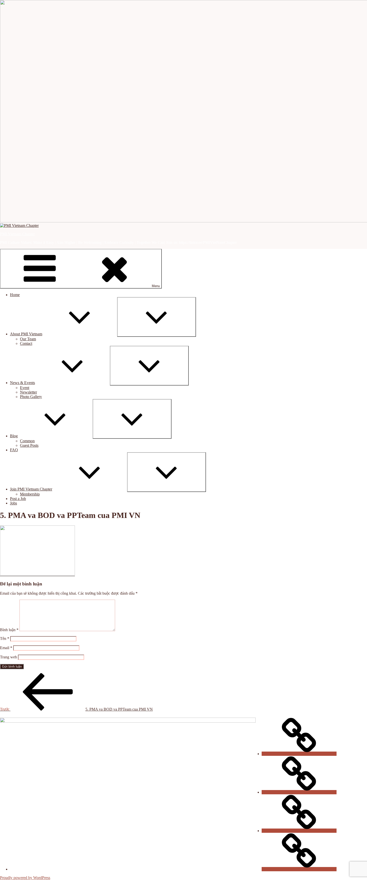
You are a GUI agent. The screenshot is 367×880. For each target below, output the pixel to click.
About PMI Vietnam (26, 334)
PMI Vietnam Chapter (17, 234)
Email (6, 648)
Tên (4, 638)
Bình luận (9, 630)
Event (24, 388)
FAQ (14, 450)
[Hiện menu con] (156, 317)
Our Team (28, 339)
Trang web (8, 657)
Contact (26, 343)
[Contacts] (299, 792)
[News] (299, 754)
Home (15, 295)
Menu (156, 286)
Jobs (13, 503)
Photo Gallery (31, 397)
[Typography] (299, 831)
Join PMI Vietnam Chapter (31, 489)
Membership (30, 494)
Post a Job (18, 498)
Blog (14, 436)
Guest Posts (29, 445)
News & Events (22, 383)
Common (27, 441)
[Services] (299, 869)
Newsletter (28, 392)
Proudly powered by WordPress (25, 878)
